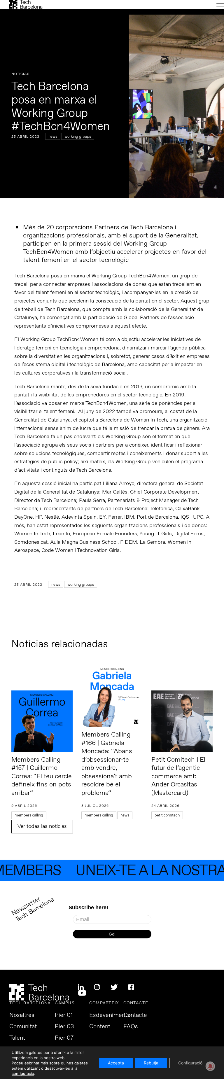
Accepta (116, 1062)
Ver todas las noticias (42, 826)
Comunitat (23, 1026)
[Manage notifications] (210, 1066)
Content (99, 1026)
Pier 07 (64, 1038)
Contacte (135, 1015)
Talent (17, 1038)
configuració (23, 1073)
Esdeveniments (109, 1015)
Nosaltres (21, 1015)
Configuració (190, 1062)
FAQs (130, 1026)
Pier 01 (64, 1015)
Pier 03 (64, 1026)
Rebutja (151, 1062)
